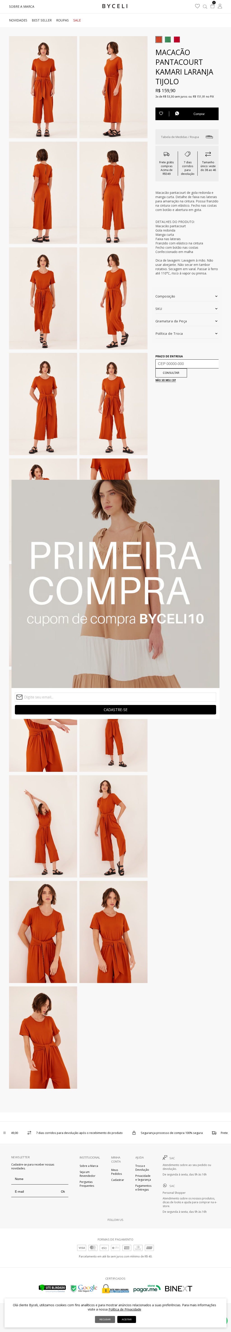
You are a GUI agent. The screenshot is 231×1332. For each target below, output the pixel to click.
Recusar (105, 1319)
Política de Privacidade (125, 1309)
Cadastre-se (115, 709)
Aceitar (127, 1319)
